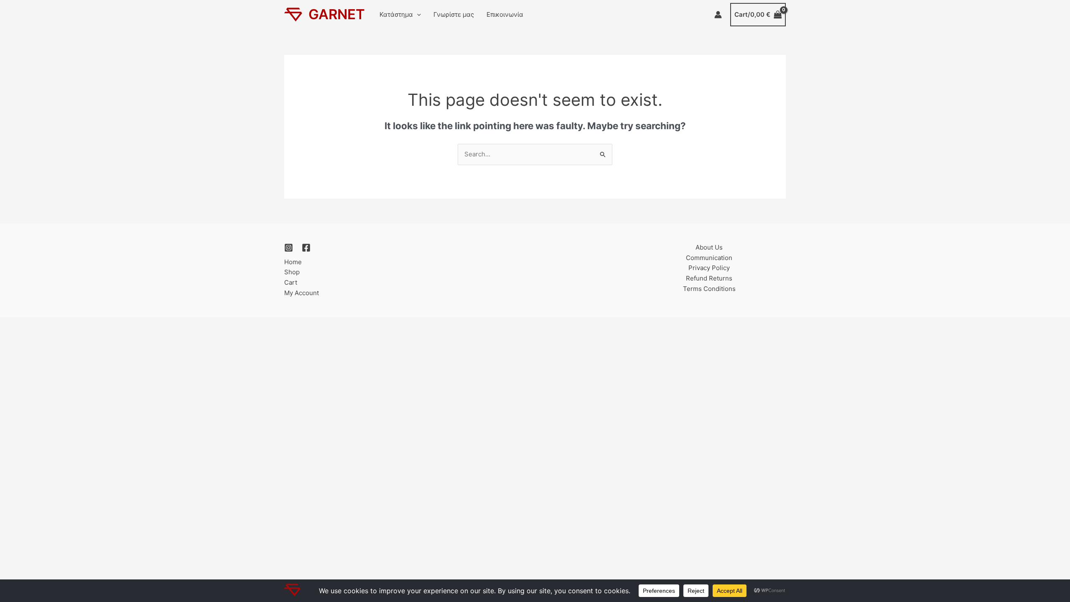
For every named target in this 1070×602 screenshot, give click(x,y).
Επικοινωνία (505, 14)
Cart (290, 282)
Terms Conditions (709, 289)
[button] (417, 14)
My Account (301, 293)
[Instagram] (288, 247)
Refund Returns (709, 278)
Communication (709, 258)
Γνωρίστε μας (453, 14)
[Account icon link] (718, 14)
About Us (709, 247)
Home (293, 262)
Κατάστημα (396, 14)
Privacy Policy (709, 268)
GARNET (336, 14)
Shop (292, 272)
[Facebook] (306, 247)
